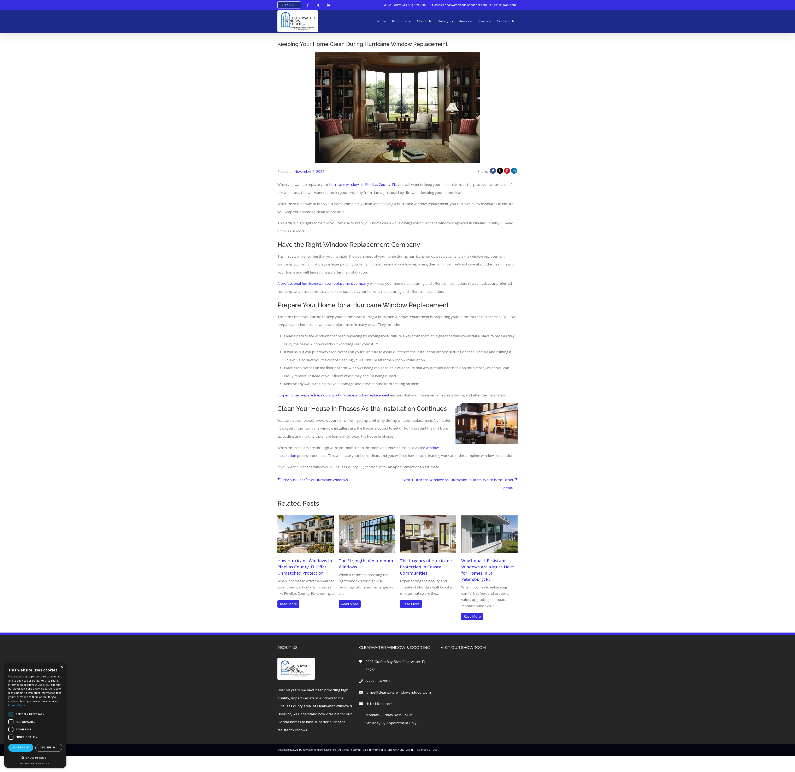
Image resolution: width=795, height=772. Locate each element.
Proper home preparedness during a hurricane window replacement (333, 395)
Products (399, 21)
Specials (484, 21)
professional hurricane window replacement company (325, 283)
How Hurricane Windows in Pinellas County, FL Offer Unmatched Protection (304, 567)
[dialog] (35, 715)
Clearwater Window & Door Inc (318, 750)
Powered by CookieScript (35, 763)
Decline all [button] (48, 747)
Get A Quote (289, 4)
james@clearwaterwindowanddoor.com (460, 5)
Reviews (465, 21)
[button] (35, 757)
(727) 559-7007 (404, 5)
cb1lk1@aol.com (504, 5)
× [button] (61, 667)
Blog (365, 750)
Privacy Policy (378, 750)
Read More (288, 604)
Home (381, 21)
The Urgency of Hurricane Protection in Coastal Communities (426, 567)
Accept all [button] (21, 747)
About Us (424, 21)
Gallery (443, 21)
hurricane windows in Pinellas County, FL (362, 184)
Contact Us (505, 21)
